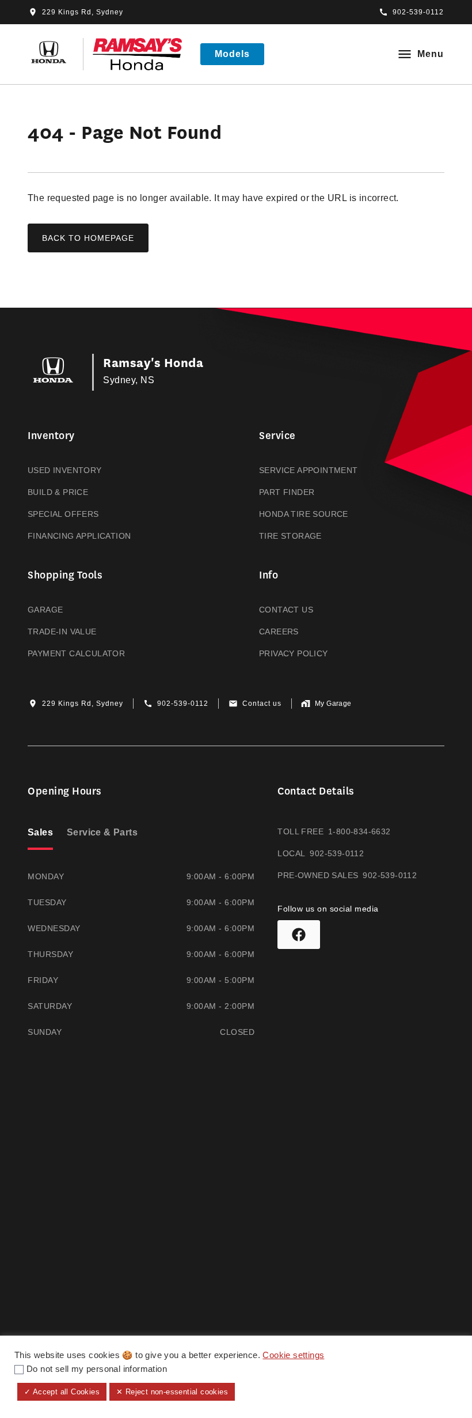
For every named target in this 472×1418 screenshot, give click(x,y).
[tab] (40, 834)
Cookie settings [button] (293, 1355)
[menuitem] (120, 486)
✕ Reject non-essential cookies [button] (172, 1391)
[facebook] (298, 934)
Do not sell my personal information (96, 1369)
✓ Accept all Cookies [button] (62, 1391)
